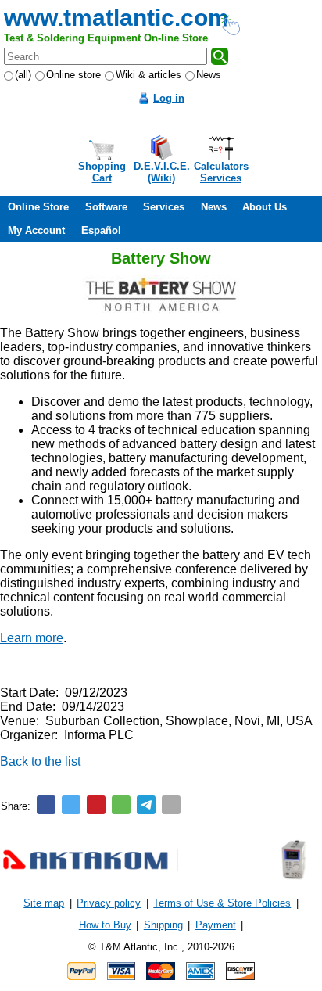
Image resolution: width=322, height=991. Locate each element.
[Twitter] (71, 804)
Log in (168, 98)
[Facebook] (46, 804)
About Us (264, 207)
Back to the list (40, 761)
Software (106, 207)
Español (101, 230)
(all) (23, 75)
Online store (73, 75)
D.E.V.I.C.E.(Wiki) (162, 172)
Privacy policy (109, 903)
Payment (215, 925)
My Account (36, 230)
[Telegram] (146, 804)
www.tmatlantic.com (116, 18)
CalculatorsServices (221, 172)
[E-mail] (171, 804)
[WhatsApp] (121, 804)
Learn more (31, 638)
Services (163, 207)
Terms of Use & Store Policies (222, 903)
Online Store (38, 207)
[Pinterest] (96, 804)
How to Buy (105, 925)
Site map (43, 903)
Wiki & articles (148, 75)
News (208, 75)
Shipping (163, 925)
